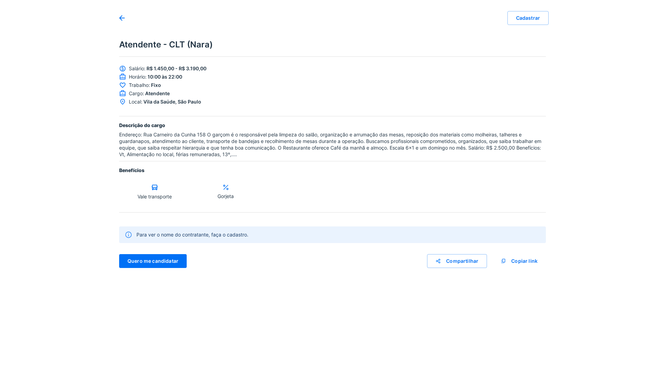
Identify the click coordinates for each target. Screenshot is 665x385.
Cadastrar (528, 18)
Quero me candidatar (152, 261)
